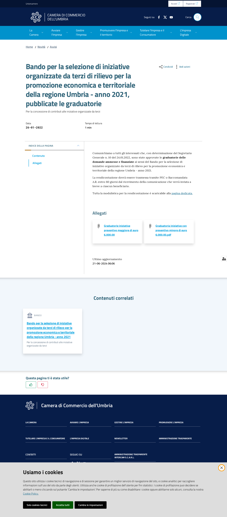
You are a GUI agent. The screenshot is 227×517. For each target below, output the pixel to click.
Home (29, 47)
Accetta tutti (62, 505)
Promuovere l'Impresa (171, 422)
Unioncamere (32, 3)
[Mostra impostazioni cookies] (224, 259)
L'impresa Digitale (79, 438)
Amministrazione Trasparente (175, 438)
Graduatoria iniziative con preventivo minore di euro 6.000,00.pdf (171, 230)
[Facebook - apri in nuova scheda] (158, 17)
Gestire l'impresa (123, 422)
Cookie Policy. (31, 494)
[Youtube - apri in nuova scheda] (170, 17)
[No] (43, 384)
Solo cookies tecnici (37, 505)
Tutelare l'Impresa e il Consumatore (45, 438)
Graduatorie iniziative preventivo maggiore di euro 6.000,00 (121, 230)
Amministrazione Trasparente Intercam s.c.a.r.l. (130, 456)
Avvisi (53, 47)
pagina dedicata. (182, 193)
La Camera (30, 422)
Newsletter (121, 438)
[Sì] (31, 384)
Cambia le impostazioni (90, 505)
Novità (41, 47)
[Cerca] (197, 17)
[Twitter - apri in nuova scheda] (164, 17)
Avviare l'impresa (79, 422)
